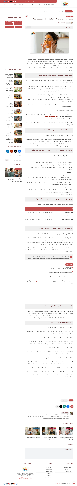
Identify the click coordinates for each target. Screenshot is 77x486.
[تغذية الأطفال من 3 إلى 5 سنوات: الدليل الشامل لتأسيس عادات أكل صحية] (18, 111)
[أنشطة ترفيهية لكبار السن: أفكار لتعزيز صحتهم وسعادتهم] (18, 82)
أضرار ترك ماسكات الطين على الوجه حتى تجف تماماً (66, 438)
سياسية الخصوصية (51, 1)
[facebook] (15, 1)
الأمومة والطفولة (51, 4)
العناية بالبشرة (44, 4)
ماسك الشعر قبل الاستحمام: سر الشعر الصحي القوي (9, 119)
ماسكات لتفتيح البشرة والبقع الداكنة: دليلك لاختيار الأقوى (60, 272)
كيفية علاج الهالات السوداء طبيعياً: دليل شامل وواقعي (60, 268)
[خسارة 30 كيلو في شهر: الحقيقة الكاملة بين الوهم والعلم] (18, 96)
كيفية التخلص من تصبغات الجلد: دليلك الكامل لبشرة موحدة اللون (58, 276)
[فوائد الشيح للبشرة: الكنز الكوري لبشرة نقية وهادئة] (18, 89)
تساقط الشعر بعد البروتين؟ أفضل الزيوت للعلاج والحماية (9, 141)
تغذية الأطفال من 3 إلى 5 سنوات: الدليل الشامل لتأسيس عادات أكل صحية (9, 112)
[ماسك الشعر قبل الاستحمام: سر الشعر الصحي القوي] (18, 118)
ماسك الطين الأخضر (37, 281)
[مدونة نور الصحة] (65, 3)
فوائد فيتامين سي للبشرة (51, 116)
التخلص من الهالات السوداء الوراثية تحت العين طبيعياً (50, 438)
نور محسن (68, 22)
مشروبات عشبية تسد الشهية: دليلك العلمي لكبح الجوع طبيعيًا (9, 134)
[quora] (13, 1)
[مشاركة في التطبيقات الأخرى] (57, 406)
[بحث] (4, 5)
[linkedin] (4, 1)
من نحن (33, 1)
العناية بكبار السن (21, 4)
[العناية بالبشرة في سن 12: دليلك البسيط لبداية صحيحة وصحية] (18, 125)
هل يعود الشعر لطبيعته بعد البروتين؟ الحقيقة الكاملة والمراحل (9, 105)
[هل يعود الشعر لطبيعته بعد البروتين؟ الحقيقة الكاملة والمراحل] (18, 104)
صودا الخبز (40, 122)
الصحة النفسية (13, 4)
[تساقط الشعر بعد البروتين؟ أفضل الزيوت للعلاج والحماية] (18, 140)
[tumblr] (6, 1)
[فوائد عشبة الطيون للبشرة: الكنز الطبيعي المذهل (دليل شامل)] (18, 75)
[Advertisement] (49, 295)
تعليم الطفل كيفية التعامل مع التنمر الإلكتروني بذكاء (15, 180)
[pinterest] (9, 1)
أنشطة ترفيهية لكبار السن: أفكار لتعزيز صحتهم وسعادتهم (9, 83)
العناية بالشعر (37, 4)
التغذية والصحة (29, 4)
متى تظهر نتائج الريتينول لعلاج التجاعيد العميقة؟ (33, 438)
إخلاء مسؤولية (23, 1)
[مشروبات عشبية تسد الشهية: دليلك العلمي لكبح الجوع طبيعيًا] (18, 132)
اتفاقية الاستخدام (44, 1)
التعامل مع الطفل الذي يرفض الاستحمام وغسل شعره (53, 11)
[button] (67, 406)
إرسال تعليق (68, 449)
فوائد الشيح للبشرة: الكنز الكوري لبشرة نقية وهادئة (9, 90)
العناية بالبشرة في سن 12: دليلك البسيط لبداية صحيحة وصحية (9, 126)
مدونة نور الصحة (58, 483)
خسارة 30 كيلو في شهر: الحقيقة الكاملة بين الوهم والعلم (9, 98)
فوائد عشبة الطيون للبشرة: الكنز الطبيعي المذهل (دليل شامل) (9, 76)
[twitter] (11, 1)
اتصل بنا (28, 1)
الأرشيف (37, 1)
